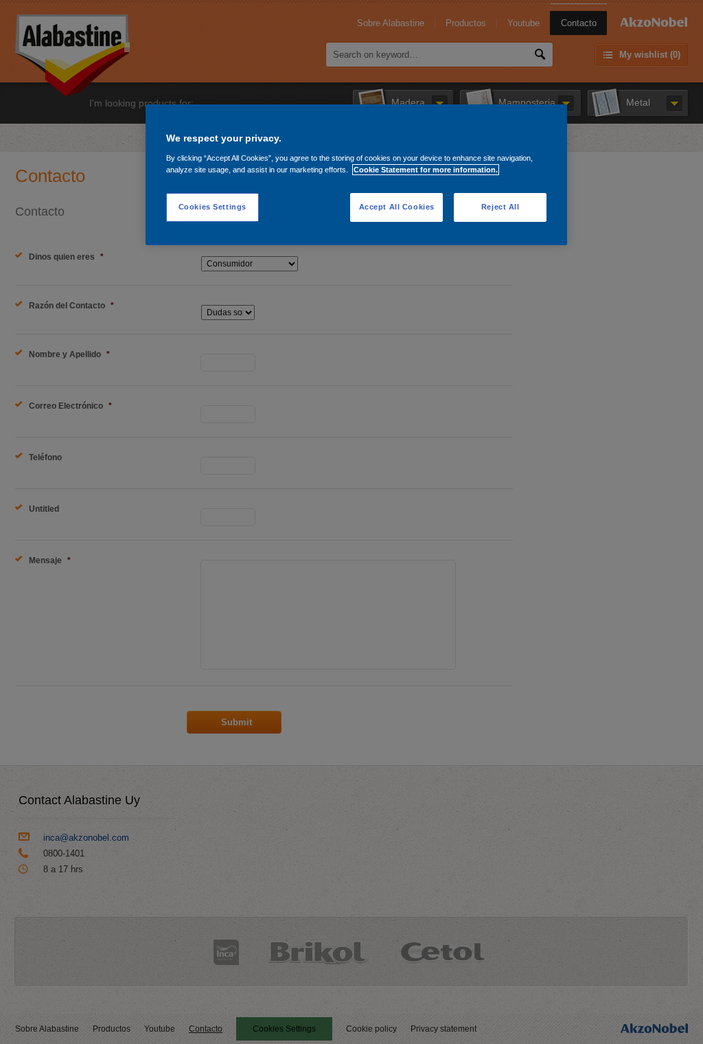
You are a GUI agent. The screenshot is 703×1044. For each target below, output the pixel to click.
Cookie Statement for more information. (426, 170)
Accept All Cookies (397, 207)
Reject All (500, 207)
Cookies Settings (212, 207)
